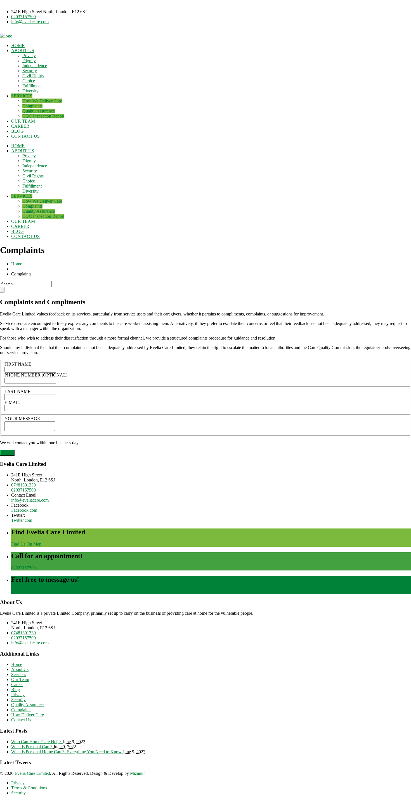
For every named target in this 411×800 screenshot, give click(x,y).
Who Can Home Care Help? (37, 741)
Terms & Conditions (29, 787)
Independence (34, 65)
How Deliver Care (27, 714)
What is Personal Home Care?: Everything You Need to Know (67, 751)
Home (16, 263)
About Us (20, 669)
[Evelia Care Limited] (6, 36)
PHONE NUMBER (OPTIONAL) (35, 375)
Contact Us (21, 719)
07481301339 (23, 485)
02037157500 (23, 16)
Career (17, 684)
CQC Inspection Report (43, 116)
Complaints (32, 106)
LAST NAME (17, 391)
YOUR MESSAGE (22, 418)
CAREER (20, 126)
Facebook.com (24, 510)
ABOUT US (22, 50)
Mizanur (137, 773)
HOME (18, 45)
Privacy (29, 55)
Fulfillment (32, 85)
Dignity (29, 60)
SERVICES (21, 95)
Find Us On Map (26, 544)
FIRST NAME (17, 364)
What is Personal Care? (32, 746)
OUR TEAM (23, 121)
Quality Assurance (38, 111)
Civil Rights (33, 75)
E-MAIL (12, 402)
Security (29, 70)
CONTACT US (25, 136)
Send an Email (24, 591)
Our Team (20, 679)
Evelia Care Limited (32, 773)
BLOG (17, 131)
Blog (15, 689)
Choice (28, 80)
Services (18, 674)
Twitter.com (21, 520)
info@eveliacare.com (30, 21)
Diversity (30, 90)
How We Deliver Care (42, 101)
